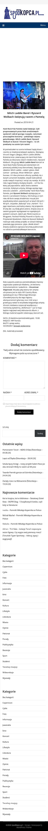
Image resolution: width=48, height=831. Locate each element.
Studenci (6, 661)
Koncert (6, 600)
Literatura (7, 617)
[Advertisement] (24, 53)
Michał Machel (9, 515)
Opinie (5, 628)
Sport (5, 655)
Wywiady (6, 678)
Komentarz (9, 358)
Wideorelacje (8, 672)
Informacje (7, 583)
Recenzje (6, 650)
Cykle (5, 572)
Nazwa (7, 392)
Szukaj (6, 427)
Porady (6, 639)
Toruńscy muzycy (10, 667)
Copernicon (7, 566)
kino (4, 594)
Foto (4, 577)
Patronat (6, 633)
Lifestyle (6, 611)
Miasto (5, 622)
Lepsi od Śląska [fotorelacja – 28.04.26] (19, 458)
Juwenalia (7, 589)
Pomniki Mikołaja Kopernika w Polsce (25, 510)
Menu (43, 25)
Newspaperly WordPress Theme (29, 826)
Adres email (31, 392)
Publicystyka (8, 644)
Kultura (6, 605)
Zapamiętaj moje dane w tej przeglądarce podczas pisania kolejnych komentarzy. (23, 405)
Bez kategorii (8, 561)
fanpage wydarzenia (22, 326)
